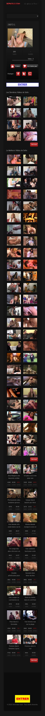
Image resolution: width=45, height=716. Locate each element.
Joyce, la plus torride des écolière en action (14, 182)
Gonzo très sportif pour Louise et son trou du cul (14, 217)
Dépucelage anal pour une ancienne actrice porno (14, 101)
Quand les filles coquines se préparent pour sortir (30, 276)
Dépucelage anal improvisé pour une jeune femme (14, 322)
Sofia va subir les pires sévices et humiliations (14, 451)
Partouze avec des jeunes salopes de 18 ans (14, 334)
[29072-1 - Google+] (30, 74)
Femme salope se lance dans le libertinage (30, 136)
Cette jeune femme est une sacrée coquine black (30, 416)
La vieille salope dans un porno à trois (14, 124)
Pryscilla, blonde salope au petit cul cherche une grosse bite (14, 264)
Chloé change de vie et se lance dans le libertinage (14, 439)
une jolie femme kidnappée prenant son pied (30, 241)
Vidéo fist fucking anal (30, 439)
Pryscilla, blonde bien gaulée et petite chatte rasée (30, 171)
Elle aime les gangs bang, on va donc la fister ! (14, 404)
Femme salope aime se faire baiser (14, 206)
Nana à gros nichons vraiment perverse (14, 159)
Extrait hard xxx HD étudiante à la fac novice (30, 322)
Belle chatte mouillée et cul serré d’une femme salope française (14, 136)
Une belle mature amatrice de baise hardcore (14, 194)
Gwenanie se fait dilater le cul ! (30, 451)
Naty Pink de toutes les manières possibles (30, 311)
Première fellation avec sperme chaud (30, 264)
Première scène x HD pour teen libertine (14, 392)
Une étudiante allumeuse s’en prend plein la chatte (14, 369)
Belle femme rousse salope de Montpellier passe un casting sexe (14, 113)
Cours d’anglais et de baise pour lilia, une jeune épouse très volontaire (14, 311)
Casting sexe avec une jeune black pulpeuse (30, 334)
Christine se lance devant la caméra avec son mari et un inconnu (14, 171)
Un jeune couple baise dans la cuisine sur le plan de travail (30, 252)
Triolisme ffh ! (14, 229)
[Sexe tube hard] (22, 4)
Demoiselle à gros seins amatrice (14, 427)
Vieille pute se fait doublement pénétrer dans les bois (30, 369)
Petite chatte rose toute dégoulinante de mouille (14, 416)
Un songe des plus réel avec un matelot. (30, 404)
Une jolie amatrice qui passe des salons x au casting (30, 392)
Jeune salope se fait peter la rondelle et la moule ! (30, 346)
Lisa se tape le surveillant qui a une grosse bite (30, 194)
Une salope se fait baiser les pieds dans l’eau (30, 229)
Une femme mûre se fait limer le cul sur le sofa (30, 381)
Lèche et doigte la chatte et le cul (14, 252)
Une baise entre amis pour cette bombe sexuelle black (14, 276)
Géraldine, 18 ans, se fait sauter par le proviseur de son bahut (30, 287)
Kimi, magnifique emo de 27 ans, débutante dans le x (14, 346)
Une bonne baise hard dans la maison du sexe (30, 113)
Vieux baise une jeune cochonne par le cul (14, 357)
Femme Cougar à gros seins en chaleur (30, 357)
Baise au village (30, 159)
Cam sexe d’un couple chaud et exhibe (14, 241)
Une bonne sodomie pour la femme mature (30, 101)
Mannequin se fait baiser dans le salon (14, 299)
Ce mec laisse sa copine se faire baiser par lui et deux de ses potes (30, 217)
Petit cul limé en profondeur (30, 182)
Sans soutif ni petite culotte (14, 287)
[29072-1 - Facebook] (18, 74)
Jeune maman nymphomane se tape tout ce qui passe (14, 381)
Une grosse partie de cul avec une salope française (30, 124)
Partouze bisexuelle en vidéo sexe (30, 206)
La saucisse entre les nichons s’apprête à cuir (30, 427)
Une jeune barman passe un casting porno (30, 299)
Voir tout (34, 144)
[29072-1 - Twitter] (24, 74)
